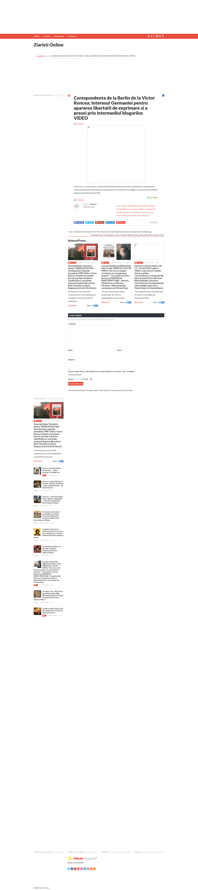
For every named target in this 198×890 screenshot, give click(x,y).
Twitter (90, 222)
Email (120, 350)
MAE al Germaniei (129, 215)
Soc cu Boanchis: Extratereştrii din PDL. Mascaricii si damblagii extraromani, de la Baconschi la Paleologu (110, 232)
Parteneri (72, 36)
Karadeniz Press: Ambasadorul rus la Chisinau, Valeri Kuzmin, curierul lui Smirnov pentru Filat (127, 235)
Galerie (106, 262)
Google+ (100, 222)
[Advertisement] (99, 16)
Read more (72, 305)
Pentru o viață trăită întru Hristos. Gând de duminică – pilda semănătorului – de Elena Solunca (52, 484)
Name (70, 350)
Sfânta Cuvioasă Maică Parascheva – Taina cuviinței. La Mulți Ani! (51, 470)
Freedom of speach (123, 212)
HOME (36, 36)
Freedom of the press (140, 212)
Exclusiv (139, 262)
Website (71, 360)
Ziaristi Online (48, 44)
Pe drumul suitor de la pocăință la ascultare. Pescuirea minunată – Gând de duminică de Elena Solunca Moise (47, 516)
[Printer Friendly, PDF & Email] (152, 197)
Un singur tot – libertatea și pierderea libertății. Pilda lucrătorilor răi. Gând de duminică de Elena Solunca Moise (48, 595)
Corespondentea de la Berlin (137, 206)
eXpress (93, 204)
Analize (73, 262)
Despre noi (59, 36)
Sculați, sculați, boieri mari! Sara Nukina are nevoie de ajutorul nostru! (52, 610)
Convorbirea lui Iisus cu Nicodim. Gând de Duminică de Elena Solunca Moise (51, 549)
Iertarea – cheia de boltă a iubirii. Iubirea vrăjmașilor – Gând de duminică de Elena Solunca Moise (52, 500)
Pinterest (122, 222)
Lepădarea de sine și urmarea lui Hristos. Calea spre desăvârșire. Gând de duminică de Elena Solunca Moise (93, 56)
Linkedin (111, 222)
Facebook (80, 222)
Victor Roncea (142, 215)
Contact (47, 36)
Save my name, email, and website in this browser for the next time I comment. (101, 371)
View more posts (88, 207)
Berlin (123, 206)
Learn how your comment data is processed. (116, 390)
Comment (72, 324)
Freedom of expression (147, 209)
